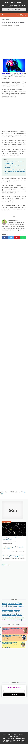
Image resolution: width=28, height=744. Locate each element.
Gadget (15, 606)
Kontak (9, 734)
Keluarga (4, 611)
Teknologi (19, 619)
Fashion (4, 606)
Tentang (4, 734)
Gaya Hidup (21, 606)
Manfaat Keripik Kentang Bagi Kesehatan (13, 556)
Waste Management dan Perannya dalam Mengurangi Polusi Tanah (9, 643)
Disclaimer (14, 734)
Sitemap (16, 736)
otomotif (4, 617)
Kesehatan (10, 611)
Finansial (10, 606)
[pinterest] (17, 237)
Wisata (24, 619)
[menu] (2, 15)
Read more (8, 633)
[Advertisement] (14, 42)
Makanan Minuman (6, 614)
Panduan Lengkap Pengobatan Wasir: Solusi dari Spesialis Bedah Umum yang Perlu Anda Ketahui (15, 171)
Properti (13, 619)
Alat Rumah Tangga (12, 603)
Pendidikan (10, 617)
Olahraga (19, 614)
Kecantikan (18, 608)
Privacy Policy (21, 734)
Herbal (3, 608)
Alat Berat (4, 603)
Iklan (11, 736)
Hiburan (9, 608)
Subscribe (14, 694)
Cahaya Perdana (14, 3)
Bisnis (20, 603)
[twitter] (11, 237)
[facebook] (5, 237)
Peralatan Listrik (6, 619)
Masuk (23, 741)
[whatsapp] (23, 237)
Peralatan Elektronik (19, 617)
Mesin (14, 614)
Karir (13, 608)
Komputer (17, 611)
